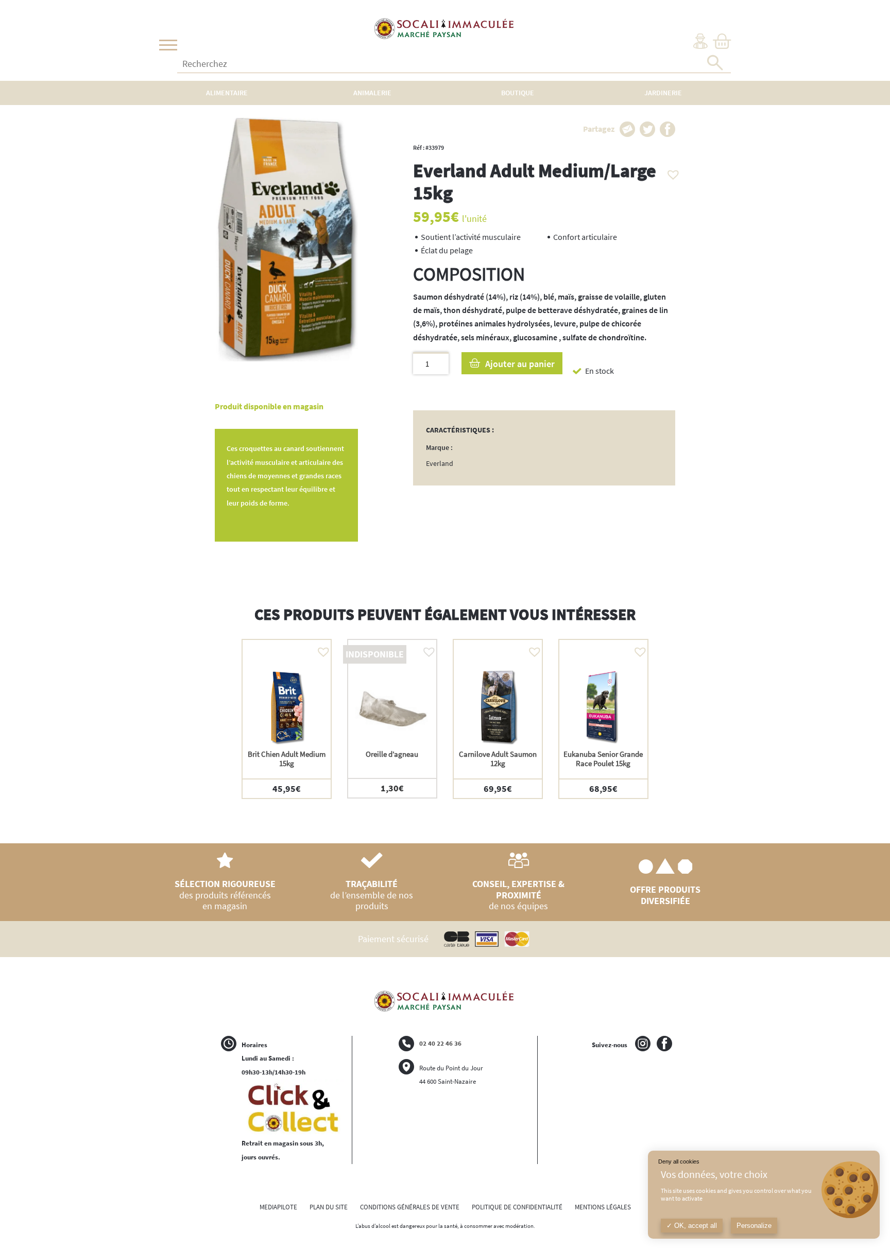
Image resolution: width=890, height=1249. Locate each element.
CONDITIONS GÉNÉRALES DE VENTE (409, 1207)
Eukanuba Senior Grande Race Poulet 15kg (603, 758)
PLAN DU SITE (329, 1207)
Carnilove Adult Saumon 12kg (498, 758)
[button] (670, 172)
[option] (286, 719)
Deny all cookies (678, 1161)
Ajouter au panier (520, 364)
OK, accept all (694, 1225)
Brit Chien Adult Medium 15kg (287, 758)
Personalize (754, 1225)
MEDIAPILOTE (278, 1207)
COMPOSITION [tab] (469, 274)
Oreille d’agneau (392, 754)
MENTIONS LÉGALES (603, 1207)
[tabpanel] (544, 317)
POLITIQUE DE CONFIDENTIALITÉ (517, 1207)
